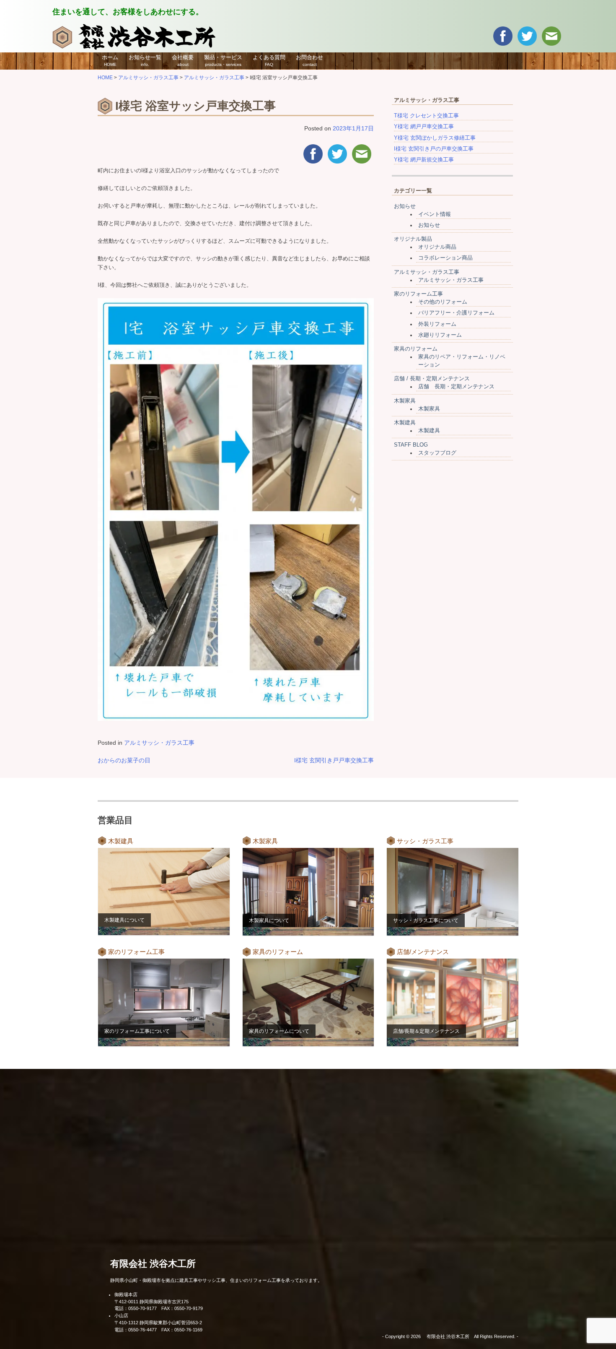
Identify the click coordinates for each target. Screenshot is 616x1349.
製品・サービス (223, 60)
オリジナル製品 (413, 239)
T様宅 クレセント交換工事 (426, 116)
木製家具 (405, 401)
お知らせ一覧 (145, 60)
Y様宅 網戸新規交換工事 (424, 160)
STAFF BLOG (411, 445)
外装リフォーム (437, 324)
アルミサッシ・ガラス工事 (159, 742)
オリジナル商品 (437, 247)
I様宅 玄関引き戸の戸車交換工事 (434, 149)
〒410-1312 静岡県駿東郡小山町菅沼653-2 (158, 1322)
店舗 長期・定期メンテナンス (456, 387)
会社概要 (183, 60)
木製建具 (405, 423)
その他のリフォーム (442, 302)
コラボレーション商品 (445, 258)
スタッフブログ (437, 453)
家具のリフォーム (415, 349)
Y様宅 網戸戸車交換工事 (424, 127)
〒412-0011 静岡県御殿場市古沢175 (151, 1301)
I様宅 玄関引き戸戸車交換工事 (334, 760)
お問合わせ (309, 60)
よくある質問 (269, 60)
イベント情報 (434, 214)
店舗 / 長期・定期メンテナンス (432, 379)
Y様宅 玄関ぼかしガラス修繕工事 (435, 138)
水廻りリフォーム (440, 335)
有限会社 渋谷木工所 (153, 1263)
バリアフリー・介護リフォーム (456, 313)
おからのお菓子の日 (124, 760)
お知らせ (405, 206)
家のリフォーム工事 (418, 294)
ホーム (110, 60)
